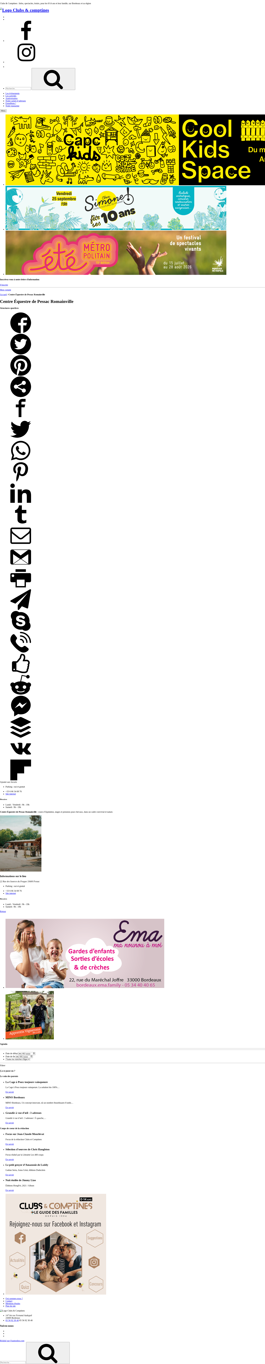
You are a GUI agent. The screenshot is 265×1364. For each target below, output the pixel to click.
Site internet (11, 794)
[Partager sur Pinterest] (20, 375)
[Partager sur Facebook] (20, 332)
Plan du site (11, 1306)
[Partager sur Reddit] (20, 694)
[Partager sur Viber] (20, 652)
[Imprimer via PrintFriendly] (20, 588)
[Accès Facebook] (26, 41)
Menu (3, 111)
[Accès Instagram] (26, 62)
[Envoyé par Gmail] (20, 566)
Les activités (11, 96)
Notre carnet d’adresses (16, 101)
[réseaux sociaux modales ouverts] (20, 396)
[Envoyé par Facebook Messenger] (20, 715)
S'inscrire (4, 285)
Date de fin (10, 1056)
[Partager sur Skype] (20, 630)
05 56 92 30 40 (12, 1320)
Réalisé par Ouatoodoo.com (12, 1341)
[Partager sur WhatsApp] (20, 460)
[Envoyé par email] (20, 545)
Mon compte (5, 290)
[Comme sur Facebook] (20, 673)
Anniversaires (12, 98)
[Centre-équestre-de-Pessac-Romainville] (20, 871)
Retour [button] (3, 911)
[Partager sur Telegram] (20, 609)
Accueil (3, 294)
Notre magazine (12, 106)
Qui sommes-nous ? (14, 1298)
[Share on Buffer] (20, 737)
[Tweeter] (20, 354)
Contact (9, 1301)
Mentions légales (13, 1303)
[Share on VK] (20, 758)
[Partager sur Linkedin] (20, 503)
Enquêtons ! (11, 103)
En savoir (10, 1092)
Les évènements (12, 93)
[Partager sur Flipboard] (20, 779)
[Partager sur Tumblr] (20, 524)
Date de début (12, 1053)
